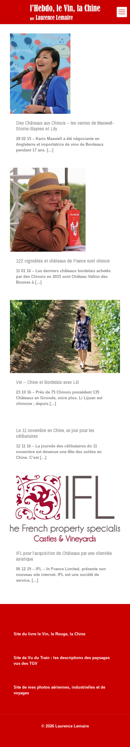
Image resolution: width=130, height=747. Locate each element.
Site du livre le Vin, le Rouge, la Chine (49, 634)
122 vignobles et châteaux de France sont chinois (63, 260)
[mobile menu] (122, 12)
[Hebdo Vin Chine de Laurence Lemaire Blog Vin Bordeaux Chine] (65, 12)
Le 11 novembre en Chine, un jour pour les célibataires (55, 433)
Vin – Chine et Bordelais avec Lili (47, 381)
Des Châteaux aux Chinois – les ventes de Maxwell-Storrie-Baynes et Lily (65, 125)
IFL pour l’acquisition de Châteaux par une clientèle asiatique (64, 555)
